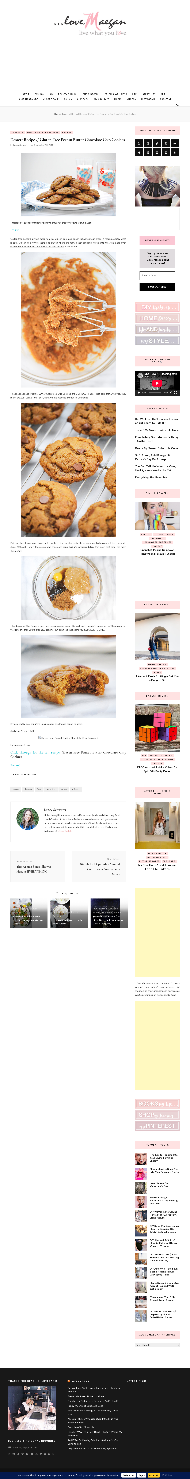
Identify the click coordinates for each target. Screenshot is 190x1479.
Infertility (149, 94)
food (39, 789)
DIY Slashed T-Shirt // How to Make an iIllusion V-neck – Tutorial (164, 1243)
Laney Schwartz (20, 145)
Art (163, 94)
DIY (51, 94)
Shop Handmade (28, 99)
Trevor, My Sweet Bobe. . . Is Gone (157, 430)
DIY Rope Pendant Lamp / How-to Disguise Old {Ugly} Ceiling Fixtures (164, 1229)
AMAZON (131, 99)
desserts (17, 132)
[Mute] (171, 392)
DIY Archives (101, 99)
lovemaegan (80, 1381)
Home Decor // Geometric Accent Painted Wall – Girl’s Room (164, 1286)
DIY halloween (161, 554)
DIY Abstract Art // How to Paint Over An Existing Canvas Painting (164, 1257)
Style (26, 94)
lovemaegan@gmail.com (24, 1447)
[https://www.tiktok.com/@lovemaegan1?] (157, 143)
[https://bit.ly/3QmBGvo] (175, 152)
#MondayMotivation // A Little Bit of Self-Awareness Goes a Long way (108, 920)
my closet (159, 857)
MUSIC (117, 99)
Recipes (66, 132)
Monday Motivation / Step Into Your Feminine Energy (164, 1171)
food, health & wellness (42, 132)
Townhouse (166, 760)
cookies (16, 789)
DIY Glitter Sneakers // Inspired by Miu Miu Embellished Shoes (163, 1314)
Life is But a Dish (82, 222)
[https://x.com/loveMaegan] (157, 152)
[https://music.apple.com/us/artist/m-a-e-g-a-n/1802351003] (139, 152)
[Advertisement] (95, 61)
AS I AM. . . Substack (76, 99)
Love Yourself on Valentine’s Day (159, 1185)
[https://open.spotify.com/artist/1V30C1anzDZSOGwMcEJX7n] (148, 152)
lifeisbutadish (65, 831)
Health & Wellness (115, 94)
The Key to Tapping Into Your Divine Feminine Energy (164, 1158)
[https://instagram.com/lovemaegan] (148, 143)
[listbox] (157, 547)
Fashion (39, 94)
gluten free (51, 789)
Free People (146, 853)
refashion (148, 760)
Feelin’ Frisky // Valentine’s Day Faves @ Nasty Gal (164, 1200)
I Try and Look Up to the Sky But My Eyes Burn (92, 1448)
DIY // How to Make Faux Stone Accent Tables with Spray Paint (164, 1271)
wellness (76, 789)
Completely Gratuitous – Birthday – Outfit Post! (93, 1401)
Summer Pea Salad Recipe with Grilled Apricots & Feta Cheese (28, 920)
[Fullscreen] (175, 392)
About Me (166, 99)
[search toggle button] (177, 105)
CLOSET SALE (51, 99)
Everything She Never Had (151, 477)
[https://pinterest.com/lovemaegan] (166, 143)
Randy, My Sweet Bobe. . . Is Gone (156, 448)
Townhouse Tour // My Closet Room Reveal (162, 1299)
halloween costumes (157, 558)
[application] (157, 383)
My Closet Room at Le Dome (157, 861)
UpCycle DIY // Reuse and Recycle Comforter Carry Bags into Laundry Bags (157, 767)
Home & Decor (89, 94)
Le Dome (143, 857)
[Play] (138, 392)
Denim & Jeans (152, 664)
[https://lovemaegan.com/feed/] (139, 143)
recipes (64, 789)
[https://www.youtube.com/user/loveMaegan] (175, 143)
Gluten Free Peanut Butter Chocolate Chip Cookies (37, 246)
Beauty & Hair (67, 94)
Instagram (148, 99)
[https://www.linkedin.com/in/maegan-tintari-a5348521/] (166, 152)
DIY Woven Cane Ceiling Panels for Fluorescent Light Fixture (163, 1214)
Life (134, 94)
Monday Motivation (103, 912)
